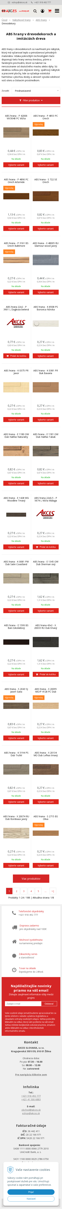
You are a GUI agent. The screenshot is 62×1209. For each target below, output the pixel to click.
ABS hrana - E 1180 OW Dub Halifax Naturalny (16, 435)
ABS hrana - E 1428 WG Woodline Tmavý (16, 499)
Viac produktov (31, 878)
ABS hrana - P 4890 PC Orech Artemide (16, 180)
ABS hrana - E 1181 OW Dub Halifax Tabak (45, 435)
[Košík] (50, 10)
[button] (35, 10)
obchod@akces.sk (31, 1109)
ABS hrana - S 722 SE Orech (45, 180)
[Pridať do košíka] (16, 355)
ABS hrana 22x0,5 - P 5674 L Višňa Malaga (45, 499)
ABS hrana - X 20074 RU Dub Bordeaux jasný (16, 817)
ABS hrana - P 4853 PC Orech (45, 117)
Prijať (31, 1192)
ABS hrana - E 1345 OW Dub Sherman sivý (45, 563)
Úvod (4, 20)
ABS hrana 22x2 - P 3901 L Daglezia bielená (16, 308)
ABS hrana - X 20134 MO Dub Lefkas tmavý (46, 754)
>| (53, 891)
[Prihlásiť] (42, 10)
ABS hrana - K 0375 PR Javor (16, 372)
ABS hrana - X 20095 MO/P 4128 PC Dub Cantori (46, 692)
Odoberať (49, 1004)
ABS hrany (41, 20)
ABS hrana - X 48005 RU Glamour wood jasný (46, 244)
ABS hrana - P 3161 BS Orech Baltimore (16, 244)
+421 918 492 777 (42, 2)
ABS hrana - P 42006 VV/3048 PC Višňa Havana (16, 118)
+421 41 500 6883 (31, 1099)
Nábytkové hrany (21, 20)
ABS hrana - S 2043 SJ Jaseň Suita (16, 690)
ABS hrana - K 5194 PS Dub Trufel (16, 754)
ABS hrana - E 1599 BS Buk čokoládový (16, 626)
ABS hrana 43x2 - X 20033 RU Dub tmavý (45, 626)
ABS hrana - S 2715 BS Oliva (46, 817)
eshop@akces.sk (19, 2)
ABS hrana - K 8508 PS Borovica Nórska (46, 308)
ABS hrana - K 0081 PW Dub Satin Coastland (16, 563)
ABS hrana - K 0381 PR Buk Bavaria (45, 372)
